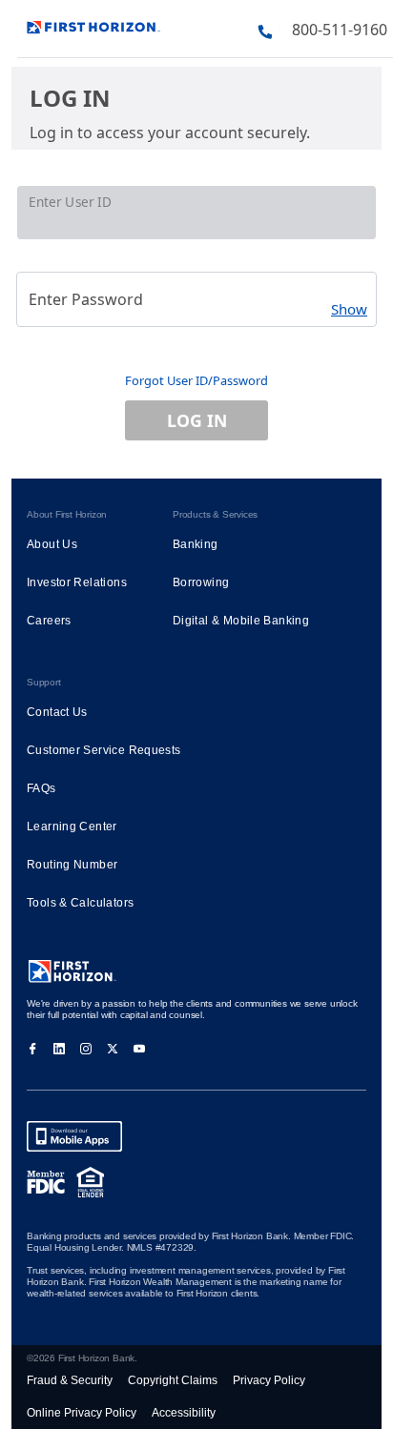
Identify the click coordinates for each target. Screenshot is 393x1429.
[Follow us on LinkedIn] (59, 1047)
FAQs (41, 788)
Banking (195, 544)
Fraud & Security (70, 1380)
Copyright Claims (172, 1380)
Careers (49, 620)
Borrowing (201, 582)
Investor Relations (77, 582)
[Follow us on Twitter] (112, 1047)
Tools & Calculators (80, 902)
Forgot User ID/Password (196, 380)
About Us (52, 544)
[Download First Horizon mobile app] (74, 1136)
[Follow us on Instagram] (86, 1047)
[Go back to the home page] (93, 24)
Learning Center (72, 826)
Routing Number (72, 864)
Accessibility (184, 1412)
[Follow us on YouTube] (139, 1047)
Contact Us (57, 712)
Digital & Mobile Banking (241, 620)
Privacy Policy (269, 1380)
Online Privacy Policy (81, 1412)
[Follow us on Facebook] (32, 1047)
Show (349, 308)
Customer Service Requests (104, 750)
